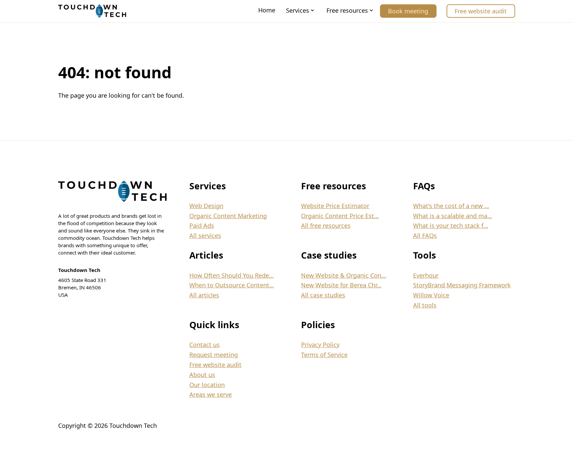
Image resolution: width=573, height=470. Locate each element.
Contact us (204, 345)
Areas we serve (210, 394)
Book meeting (408, 11)
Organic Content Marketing (228, 216)
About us (202, 375)
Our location (207, 385)
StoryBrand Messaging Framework (462, 285)
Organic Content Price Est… (340, 216)
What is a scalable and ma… (452, 216)
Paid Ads (201, 225)
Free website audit (481, 11)
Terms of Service (324, 355)
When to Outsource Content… (231, 285)
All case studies (323, 295)
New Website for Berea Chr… (341, 285)
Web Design (206, 206)
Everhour (426, 275)
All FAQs (425, 235)
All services (205, 235)
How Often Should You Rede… (231, 275)
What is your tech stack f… (450, 225)
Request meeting (213, 355)
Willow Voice (431, 295)
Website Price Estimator (335, 206)
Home (266, 10)
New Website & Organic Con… (343, 275)
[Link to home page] (92, 11)
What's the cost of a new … (451, 206)
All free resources (326, 225)
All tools (425, 305)
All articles (204, 295)
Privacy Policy (320, 345)
